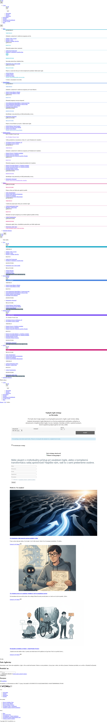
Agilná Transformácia (11, 217)
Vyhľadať (35, 428)
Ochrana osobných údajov (9, 718)
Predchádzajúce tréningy (19, 445)
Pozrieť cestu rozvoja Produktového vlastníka (16, 180)
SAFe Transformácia (10, 192)
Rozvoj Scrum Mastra (8, 703)
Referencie (8, 16)
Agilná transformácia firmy (12, 206)
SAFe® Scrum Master (11, 128)
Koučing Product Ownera (12, 168)
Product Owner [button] (6, 310)
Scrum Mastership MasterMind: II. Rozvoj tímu (17, 104)
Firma (4, 183)
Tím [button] (4, 242)
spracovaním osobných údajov (20, 673)
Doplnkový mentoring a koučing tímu (14, 52)
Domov (1, 402)
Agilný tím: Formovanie (11, 50)
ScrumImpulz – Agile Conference (10, 716)
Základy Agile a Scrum (11, 38)
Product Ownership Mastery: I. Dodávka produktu (17, 165)
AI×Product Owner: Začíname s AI (14, 142)
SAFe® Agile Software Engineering (14, 194)
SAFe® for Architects (11, 195)
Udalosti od (15, 428)
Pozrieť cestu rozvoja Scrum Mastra (14, 130)
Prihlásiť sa (3, 675)
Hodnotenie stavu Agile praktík (13, 63)
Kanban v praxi (9, 40)
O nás (4, 5)
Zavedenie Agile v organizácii (10, 706)
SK (5, 402)
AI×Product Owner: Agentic (12, 143)
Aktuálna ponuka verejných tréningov (11, 707)
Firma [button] (4, 345)
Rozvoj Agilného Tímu (8, 702)
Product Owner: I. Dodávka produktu (14, 153)
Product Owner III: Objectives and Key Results (17, 156)
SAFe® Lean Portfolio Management (14, 196)
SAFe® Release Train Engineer (13, 126)
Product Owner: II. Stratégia (12, 154)
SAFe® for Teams (10, 76)
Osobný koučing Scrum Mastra (13, 105)
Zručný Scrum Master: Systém (13, 93)
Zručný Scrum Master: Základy (13, 92)
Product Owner (6, 132)
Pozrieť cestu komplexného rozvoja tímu (15, 77)
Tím (4, 28)
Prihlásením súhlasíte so (7, 673)
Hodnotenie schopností (11, 116)
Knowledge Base (7, 714)
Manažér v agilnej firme (11, 207)
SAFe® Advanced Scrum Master (13, 127)
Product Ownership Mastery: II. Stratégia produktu (17, 167)
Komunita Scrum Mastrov (12, 107)
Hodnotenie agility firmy (11, 226)
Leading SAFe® (9, 74)
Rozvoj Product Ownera (8, 705)
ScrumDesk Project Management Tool (11, 717)
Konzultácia (5, 17)
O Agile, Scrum (6, 21)
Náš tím (7, 14)
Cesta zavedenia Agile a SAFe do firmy (15, 228)
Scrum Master (6, 82)
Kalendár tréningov (7, 230)
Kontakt (5, 18)
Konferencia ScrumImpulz (9, 20)
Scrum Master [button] (6, 275)
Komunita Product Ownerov (12, 169)
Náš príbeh (8, 13)
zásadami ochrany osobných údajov (27, 479)
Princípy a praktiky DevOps (12, 41)
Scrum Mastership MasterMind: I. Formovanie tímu (17, 103)
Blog (4, 22)
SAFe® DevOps (10, 73)
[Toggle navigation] (1, 2)
